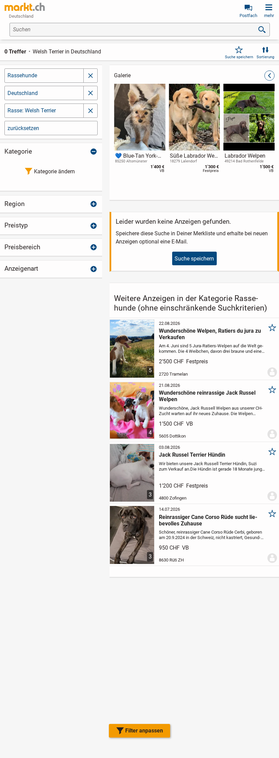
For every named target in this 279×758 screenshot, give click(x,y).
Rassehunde (22, 75)
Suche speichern (239, 57)
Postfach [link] (248, 15)
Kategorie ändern (54, 171)
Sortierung (265, 57)
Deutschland (22, 93)
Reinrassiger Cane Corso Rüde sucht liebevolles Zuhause (208, 520)
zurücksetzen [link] (23, 128)
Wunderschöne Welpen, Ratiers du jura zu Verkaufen (210, 334)
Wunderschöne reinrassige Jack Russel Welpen (207, 396)
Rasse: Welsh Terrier (31, 110)
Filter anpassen (144, 730)
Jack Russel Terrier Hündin (192, 455)
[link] (24, 7)
